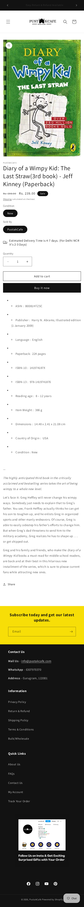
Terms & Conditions (21, 729)
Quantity (8, 253)
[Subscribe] (71, 631)
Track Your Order (19, 801)
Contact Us (15, 783)
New (10, 213)
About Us (14, 764)
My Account (15, 792)
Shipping (7, 199)
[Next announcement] (76, 5)
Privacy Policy (17, 702)
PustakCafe (15, 229)
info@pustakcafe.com (36, 661)
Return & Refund (19, 711)
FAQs (11, 773)
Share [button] (11, 584)
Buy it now (42, 288)
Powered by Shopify (52, 899)
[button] (8, 21)
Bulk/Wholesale (18, 738)
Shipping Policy (18, 720)
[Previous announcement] (7, 5)
